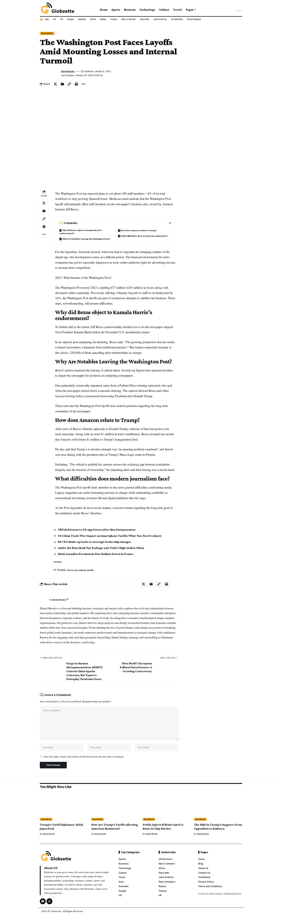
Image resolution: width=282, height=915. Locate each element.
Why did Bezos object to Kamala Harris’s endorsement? (80, 232)
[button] (231, 10)
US (54, 19)
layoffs (90, 570)
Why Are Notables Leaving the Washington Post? (86, 238)
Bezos (70, 570)
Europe (70, 19)
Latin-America (160, 19)
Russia (103, 19)
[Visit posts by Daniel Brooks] (44, 600)
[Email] (62, 84)
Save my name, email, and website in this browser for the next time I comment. (84, 756)
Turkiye (113, 19)
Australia (82, 19)
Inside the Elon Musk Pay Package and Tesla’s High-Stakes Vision (101, 547)
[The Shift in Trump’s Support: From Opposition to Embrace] (218, 806)
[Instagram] (49, 901)
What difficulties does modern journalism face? (144, 236)
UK (61, 19)
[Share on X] (55, 84)
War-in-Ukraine (129, 19)
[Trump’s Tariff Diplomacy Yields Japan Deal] (64, 806)
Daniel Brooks (68, 71)
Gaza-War (144, 19)
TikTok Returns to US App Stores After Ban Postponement (97, 529)
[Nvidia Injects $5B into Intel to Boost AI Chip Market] (167, 806)
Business (47, 33)
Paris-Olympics (194, 19)
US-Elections (177, 19)
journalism (80, 570)
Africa (93, 19)
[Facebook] (43, 901)
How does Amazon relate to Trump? (139, 230)
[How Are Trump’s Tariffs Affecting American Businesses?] (115, 806)
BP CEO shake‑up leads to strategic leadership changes (94, 541)
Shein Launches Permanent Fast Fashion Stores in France (95, 554)
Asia (47, 19)
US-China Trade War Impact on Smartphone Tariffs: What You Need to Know (110, 535)
